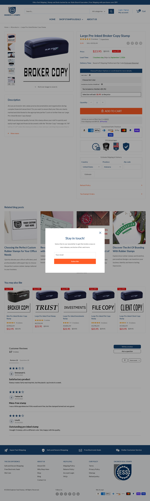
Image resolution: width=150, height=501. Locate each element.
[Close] (100, 232)
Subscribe (75, 261)
